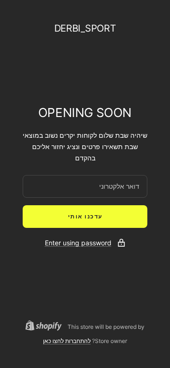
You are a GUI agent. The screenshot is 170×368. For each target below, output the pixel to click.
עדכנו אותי (85, 216)
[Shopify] (47, 326)
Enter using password (78, 243)
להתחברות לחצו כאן (67, 340)
